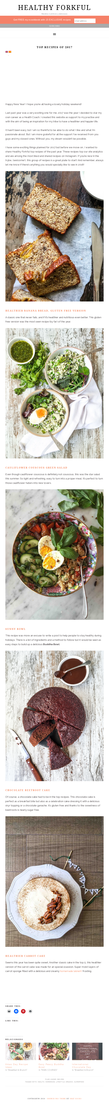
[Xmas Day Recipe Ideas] (20, 1051)
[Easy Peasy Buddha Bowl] (54, 1051)
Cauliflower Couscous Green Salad (36, 467)
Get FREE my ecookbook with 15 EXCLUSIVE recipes (42, 20)
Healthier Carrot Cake (25, 956)
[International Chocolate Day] (87, 1051)
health (41, 1082)
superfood (79, 1082)
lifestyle (60, 1082)
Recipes (60, 1079)
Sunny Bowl (15, 629)
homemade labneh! (71, 971)
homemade (50, 1082)
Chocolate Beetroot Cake (27, 790)
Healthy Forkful (54, 7)
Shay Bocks (75, 1098)
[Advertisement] (55, 81)
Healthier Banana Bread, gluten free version (45, 310)
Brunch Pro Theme (56, 1098)
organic (69, 1082)
